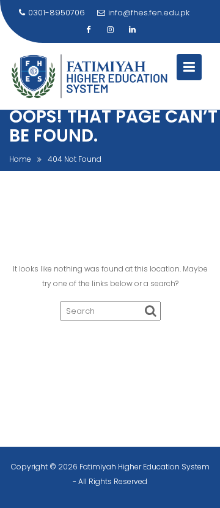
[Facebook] (88, 30)
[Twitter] (110, 30)
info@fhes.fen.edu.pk (148, 12)
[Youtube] (132, 30)
